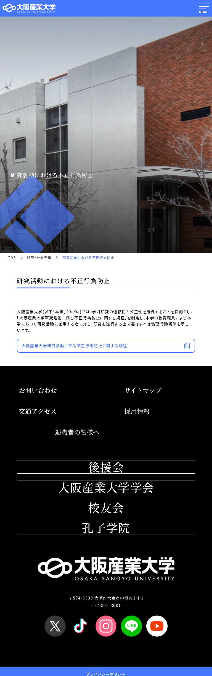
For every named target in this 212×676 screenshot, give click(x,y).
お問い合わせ (38, 390)
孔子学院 (106, 527)
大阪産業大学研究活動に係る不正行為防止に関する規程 (74, 345)
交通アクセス (38, 411)
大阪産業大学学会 (106, 487)
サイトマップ (142, 390)
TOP (12, 257)
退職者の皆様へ (77, 432)
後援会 (106, 467)
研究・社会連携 (39, 257)
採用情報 (137, 411)
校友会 (106, 507)
